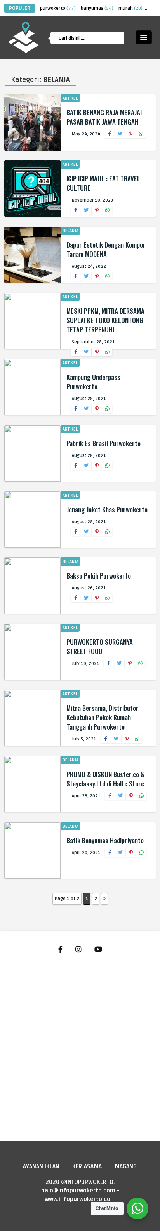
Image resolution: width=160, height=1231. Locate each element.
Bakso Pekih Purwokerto (98, 575)
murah (130, 8)
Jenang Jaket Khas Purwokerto (107, 509)
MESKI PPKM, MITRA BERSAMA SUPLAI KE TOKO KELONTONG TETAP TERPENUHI (105, 320)
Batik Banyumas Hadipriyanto (105, 840)
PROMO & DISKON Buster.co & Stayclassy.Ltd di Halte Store (105, 778)
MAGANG (126, 1166)
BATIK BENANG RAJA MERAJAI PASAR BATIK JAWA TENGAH (104, 117)
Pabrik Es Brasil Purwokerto (103, 443)
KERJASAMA (87, 1166)
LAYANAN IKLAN (39, 1166)
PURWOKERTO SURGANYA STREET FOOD (99, 646)
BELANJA (70, 230)
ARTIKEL (70, 98)
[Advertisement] (80, 1043)
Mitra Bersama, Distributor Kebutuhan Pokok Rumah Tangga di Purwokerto (102, 717)
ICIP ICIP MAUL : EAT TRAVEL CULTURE (103, 183)
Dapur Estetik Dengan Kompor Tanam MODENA (106, 249)
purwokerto (58, 8)
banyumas (97, 8)
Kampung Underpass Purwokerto (93, 381)
